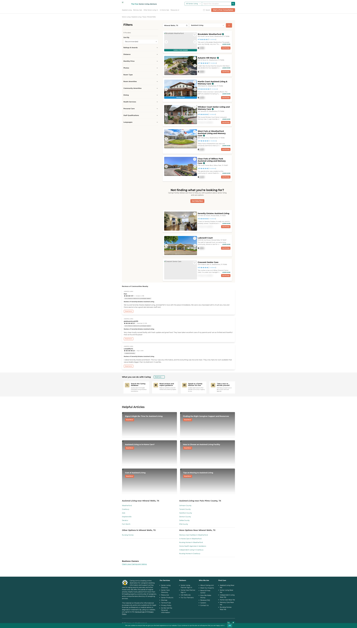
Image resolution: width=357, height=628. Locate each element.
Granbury (125, 509)
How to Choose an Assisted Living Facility (201, 446)
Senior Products (167, 597)
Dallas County (184, 520)
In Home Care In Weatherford (190, 539)
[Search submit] (229, 25)
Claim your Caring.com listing (134, 564)
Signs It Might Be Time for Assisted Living (144, 417)
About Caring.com (207, 585)
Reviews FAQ (205, 600)
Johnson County (185, 505)
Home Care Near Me (227, 600)
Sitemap (164, 600)
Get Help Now (197, 201)
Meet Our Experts (207, 588)
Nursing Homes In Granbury (189, 553)
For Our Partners (187, 597)
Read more (128, 311)
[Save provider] (194, 34)
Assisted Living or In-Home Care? (140, 446)
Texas (144, 17)
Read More (129, 419)
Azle (123, 513)
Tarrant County (185, 509)
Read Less (158, 377)
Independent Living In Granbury (191, 550)
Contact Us (204, 605)
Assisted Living (136, 17)
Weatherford (127, 505)
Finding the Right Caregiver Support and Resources (206, 417)
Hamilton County (185, 513)
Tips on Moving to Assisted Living (198, 474)
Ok (230, 625)
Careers (203, 603)
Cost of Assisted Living (135, 474)
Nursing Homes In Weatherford (191, 542)
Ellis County (183, 524)
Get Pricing (225, 48)
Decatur (125, 520)
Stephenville (126, 517)
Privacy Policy (166, 605)
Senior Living (126, 17)
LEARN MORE (226, 44)
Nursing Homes (128, 535)
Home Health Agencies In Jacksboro (192, 546)
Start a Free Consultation (223, 10)
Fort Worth (126, 524)
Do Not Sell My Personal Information (166, 610)
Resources (165, 595)
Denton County (185, 517)
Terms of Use (140, 612)
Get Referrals (186, 595)
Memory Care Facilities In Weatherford (193, 535)
